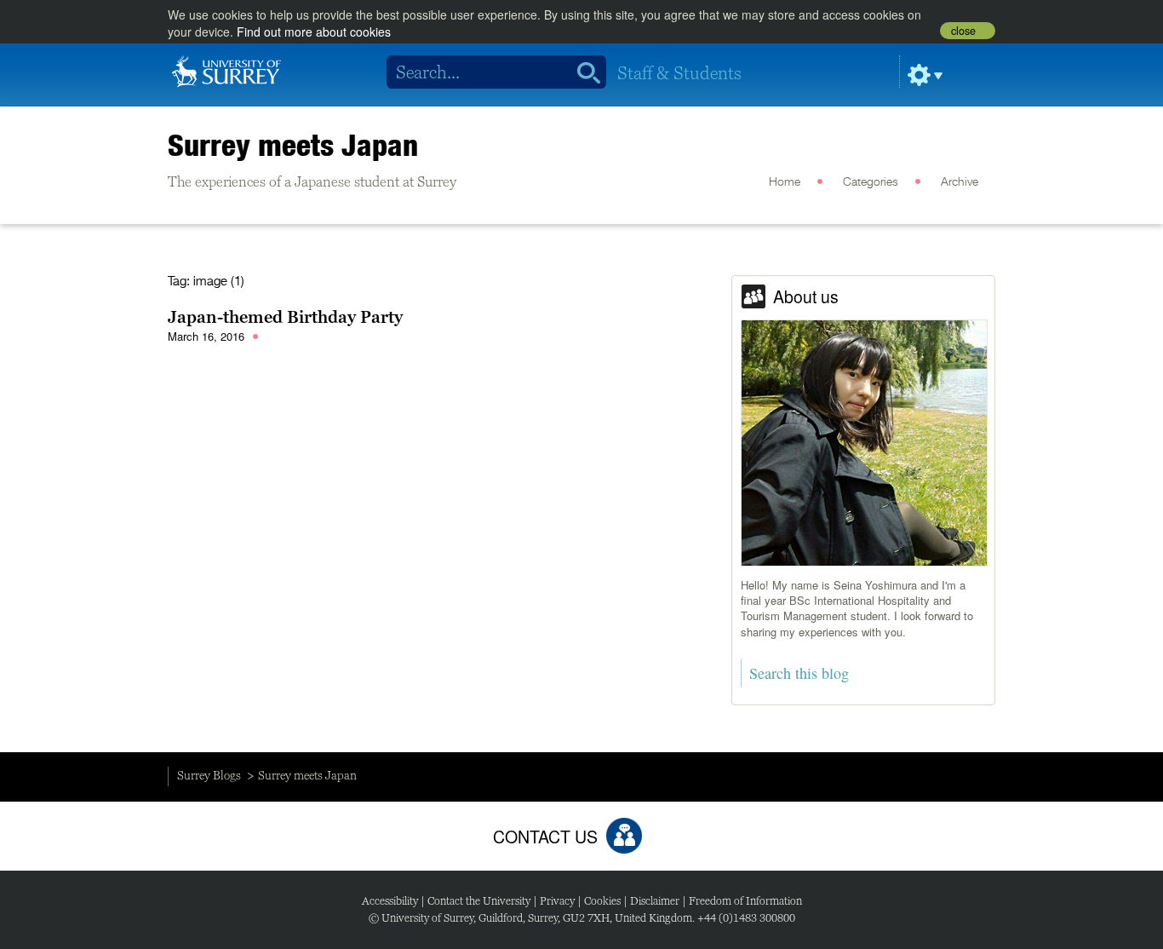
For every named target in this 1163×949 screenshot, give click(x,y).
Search (583, 72)
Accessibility (390, 900)
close (963, 30)
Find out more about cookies (314, 31)
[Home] (226, 69)
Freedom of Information (745, 900)
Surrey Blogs (209, 775)
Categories (870, 182)
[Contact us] (624, 836)
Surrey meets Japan (293, 145)
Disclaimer (654, 900)
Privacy (557, 900)
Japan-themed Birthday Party (285, 317)
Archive (959, 182)
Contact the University (478, 900)
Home (784, 182)
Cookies (602, 900)
